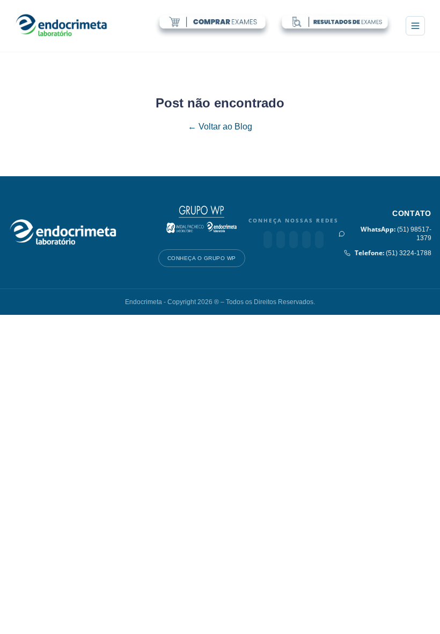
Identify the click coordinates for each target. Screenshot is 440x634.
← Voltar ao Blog (220, 126)
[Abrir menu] (415, 25)
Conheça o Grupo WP (201, 258)
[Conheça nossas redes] (267, 239)
